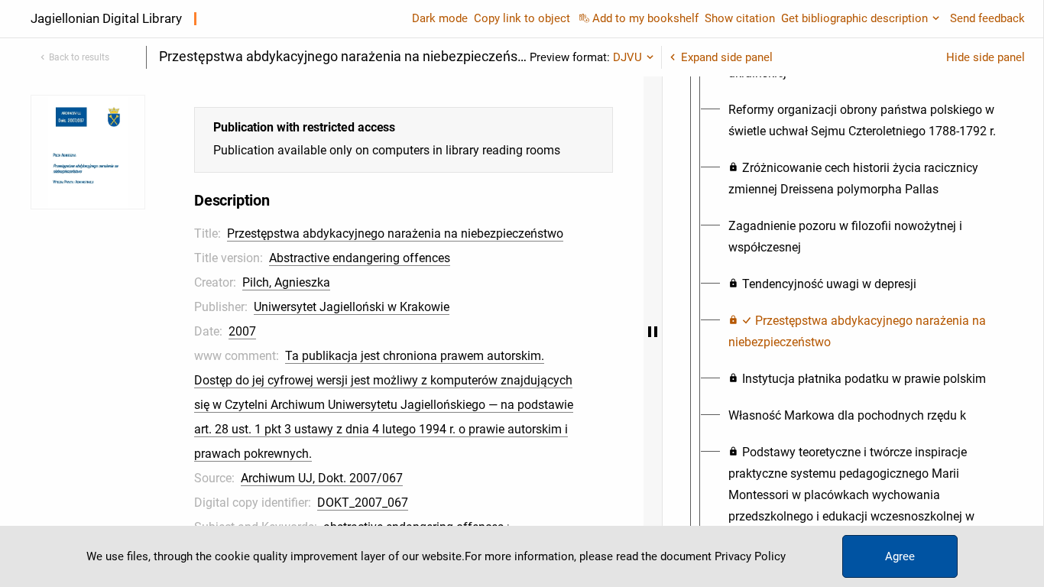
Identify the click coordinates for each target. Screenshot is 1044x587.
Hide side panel (985, 57)
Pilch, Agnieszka (286, 282)
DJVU (627, 57)
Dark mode (440, 18)
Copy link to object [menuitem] (522, 18)
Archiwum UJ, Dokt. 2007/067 (322, 478)
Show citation (740, 18)
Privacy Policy (750, 556)
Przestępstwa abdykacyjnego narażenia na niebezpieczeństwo (395, 233)
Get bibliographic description (854, 18)
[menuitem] (866, 121)
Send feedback (987, 18)
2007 (242, 331)
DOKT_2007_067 (362, 502)
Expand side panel (727, 57)
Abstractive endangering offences (359, 258)
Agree (900, 556)
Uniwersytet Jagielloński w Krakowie (351, 307)
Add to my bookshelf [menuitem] (645, 18)
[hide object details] (653, 331)
